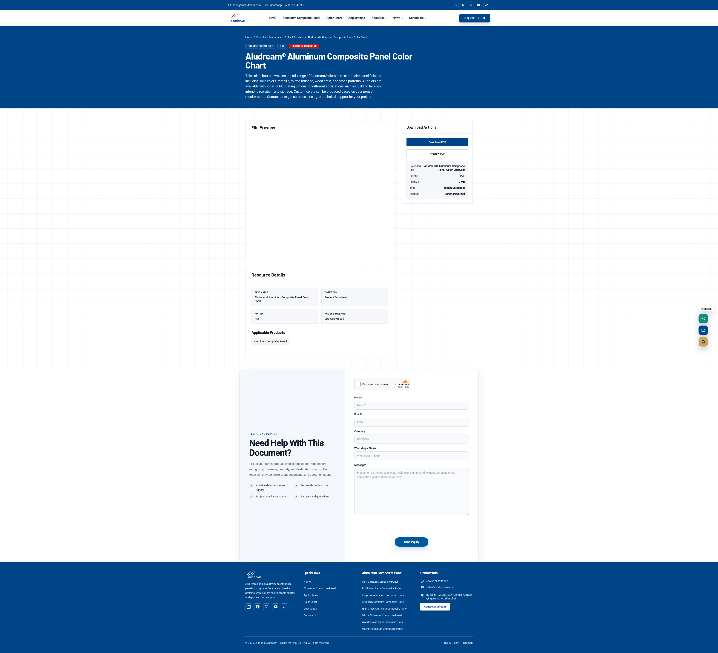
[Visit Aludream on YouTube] (479, 5)
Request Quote (475, 18)
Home (248, 37)
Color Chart (334, 18)
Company (360, 431)
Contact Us (416, 18)
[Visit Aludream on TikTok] (487, 5)
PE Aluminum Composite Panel (380, 581)
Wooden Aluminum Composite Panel (383, 622)
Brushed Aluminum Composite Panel (383, 601)
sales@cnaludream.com (440, 587)
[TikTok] (284, 606)
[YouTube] (275, 606)
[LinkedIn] (248, 606)
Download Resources (268, 37)
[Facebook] (257, 606)
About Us (378, 18)
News (396, 18)
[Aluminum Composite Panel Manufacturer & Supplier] (237, 18)
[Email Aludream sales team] (703, 330)
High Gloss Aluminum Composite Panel (384, 608)
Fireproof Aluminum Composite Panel (383, 595)
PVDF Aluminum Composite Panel (381, 588)
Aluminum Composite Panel (301, 18)
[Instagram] (266, 606)
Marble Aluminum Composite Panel (382, 628)
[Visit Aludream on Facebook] (463, 5)
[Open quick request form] (703, 342)
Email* (358, 414)
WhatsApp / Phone (365, 448)
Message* (360, 465)
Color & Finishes (294, 37)
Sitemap (468, 642)
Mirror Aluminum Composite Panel (382, 615)
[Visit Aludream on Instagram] (471, 5)
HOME (272, 18)
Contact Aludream (435, 606)
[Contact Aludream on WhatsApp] (703, 319)
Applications (356, 18)
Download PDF (437, 142)
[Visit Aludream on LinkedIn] (455, 5)
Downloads (310, 608)
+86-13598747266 (437, 581)
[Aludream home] (253, 574)
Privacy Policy (451, 642)
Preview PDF (437, 153)
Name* (358, 397)
